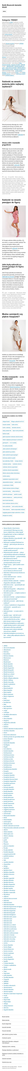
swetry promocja (18, 497)
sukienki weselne (17, 192)
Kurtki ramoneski (9, 803)
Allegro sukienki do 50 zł (17, 421)
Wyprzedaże (7, 1001)
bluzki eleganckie (9, 668)
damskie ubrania (16, 427)
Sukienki (6, 900)
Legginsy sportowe (9, 809)
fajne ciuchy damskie (18, 430)
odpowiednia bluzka (8, 482)
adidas (5, 645)
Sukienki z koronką (9, 939)
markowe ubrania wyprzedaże (10, 470)
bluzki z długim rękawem (11, 678)
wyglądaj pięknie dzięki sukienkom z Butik (13, 512)
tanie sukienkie (6, 506)
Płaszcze (6, 844)
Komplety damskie (9, 775)
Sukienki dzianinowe (10, 908)
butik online (15, 424)
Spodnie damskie (9, 880)
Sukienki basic (8, 902)
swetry (6, 943)
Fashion (6, 726)
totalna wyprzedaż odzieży (18, 509)
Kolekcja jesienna (9, 755)
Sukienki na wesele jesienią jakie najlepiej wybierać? (13, 84)
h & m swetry (13, 443)
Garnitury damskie (9, 730)
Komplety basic (8, 773)
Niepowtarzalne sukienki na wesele (13, 178)
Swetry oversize (8, 951)
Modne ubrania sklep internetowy (11, 473)
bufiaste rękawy (21, 67)
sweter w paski (18, 494)
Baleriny (6, 652)
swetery (8, 73)
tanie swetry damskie (17, 506)
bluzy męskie (7, 692)
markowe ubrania (17, 464)
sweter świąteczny (7, 497)
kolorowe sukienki (16, 186)
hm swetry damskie (7, 446)
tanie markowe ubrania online (10, 503)
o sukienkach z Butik (8, 485)
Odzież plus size (8, 834)
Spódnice (6, 868)
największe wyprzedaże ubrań (10, 479)
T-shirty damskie (9, 963)
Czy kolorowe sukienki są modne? (9, 180)
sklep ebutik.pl (16, 491)
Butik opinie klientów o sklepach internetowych (10, 1042)
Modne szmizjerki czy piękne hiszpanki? (12, 315)
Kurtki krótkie (8, 795)
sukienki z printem (9, 941)
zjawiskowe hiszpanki (11, 408)
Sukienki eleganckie (10, 910)
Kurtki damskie (8, 791)
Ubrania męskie (8, 991)
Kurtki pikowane (8, 797)
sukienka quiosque (7, 494)
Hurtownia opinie (6, 1038)
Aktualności (7, 650)
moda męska (7, 821)
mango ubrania (22, 305)
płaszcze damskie (9, 846)
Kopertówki (7, 785)
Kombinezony (8, 767)
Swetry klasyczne (9, 949)
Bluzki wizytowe (8, 676)
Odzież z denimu (8, 836)
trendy (11, 22)
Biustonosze (7, 658)
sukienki (23, 64)
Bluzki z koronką (9, 682)
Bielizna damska (8, 656)
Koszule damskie (9, 787)
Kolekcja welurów (9, 761)
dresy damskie (8, 718)
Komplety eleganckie (10, 781)
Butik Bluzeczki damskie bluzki (11, 6)
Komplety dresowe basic (11, 779)
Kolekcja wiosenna (9, 763)
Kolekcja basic (8, 753)
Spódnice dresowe (9, 874)
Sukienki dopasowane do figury (13, 906)
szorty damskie (8, 957)
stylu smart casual (20, 73)
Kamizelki (7, 741)
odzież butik (18, 482)
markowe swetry (7, 464)
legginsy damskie (9, 807)
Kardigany (7, 745)
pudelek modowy (9, 856)
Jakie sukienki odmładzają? (17, 184)
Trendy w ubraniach (9, 985)
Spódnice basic (8, 870)
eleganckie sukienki (21, 180)
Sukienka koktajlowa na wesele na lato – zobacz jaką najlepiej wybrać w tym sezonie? (14, 635)
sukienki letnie (10, 66)
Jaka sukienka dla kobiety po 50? (9, 181)
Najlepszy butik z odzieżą (8, 1046)
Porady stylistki (8, 850)
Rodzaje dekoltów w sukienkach (10, 1050)
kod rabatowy (7, 749)
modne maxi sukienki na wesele (18, 189)
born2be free (7, 702)
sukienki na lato (18, 406)
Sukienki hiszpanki (9, 912)
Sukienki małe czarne (10, 916)
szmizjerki (4, 408)
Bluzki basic (7, 662)
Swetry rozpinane (9, 953)
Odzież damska (8, 832)
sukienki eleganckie (15, 190)
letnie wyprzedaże (14, 305)
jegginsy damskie (15, 64)
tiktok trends (7, 969)
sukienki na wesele (8, 276)
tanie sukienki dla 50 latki (16, 308)
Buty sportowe (8, 708)
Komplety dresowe (9, 777)
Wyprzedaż (7, 999)
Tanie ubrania (6, 509)
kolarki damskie (8, 751)
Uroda (5, 995)
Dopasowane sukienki (6, 297)
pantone (6, 838)
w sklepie (21, 43)
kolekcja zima (8, 765)
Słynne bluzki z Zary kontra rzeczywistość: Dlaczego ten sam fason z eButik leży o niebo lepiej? (13, 530)
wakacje (6, 997)
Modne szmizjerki (10, 406)
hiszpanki (12, 360)
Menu (4, 11)
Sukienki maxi (8, 918)
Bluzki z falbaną (8, 680)
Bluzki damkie (5, 1016)
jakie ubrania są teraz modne (9, 1034)
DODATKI (6, 716)
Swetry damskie (8, 945)
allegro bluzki (6, 421)
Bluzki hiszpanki (9, 670)
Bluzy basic (7, 686)
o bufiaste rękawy (9, 75)
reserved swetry (7, 491)
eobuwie (6, 724)
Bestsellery (7, 654)
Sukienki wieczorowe (10, 937)
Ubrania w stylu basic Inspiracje (13, 993)
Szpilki (6, 961)
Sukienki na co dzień (10, 925)
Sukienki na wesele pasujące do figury (11, 201)
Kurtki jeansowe (8, 793)
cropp (5, 710)
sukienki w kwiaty (9, 935)
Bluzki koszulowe (9, 672)
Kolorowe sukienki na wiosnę (16, 303)
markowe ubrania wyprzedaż (10, 467)
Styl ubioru (7, 894)
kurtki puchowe (8, 801)
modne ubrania (8, 34)
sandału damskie (8, 862)
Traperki (6, 979)
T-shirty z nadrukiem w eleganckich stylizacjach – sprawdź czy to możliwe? (14, 607)
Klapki (6, 747)
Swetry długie (7, 947)
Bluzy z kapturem (9, 696)
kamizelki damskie (9, 743)
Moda (5, 817)
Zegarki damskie (8, 1009)
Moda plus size (8, 823)
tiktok (5, 967)
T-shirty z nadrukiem (10, 965)
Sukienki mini (8, 923)
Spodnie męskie (8, 888)
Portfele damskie (8, 852)
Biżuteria (6, 660)
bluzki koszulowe (15, 387)
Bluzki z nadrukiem (9, 684)
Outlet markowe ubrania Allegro (11, 488)
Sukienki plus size (9, 931)
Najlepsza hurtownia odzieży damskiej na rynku (12, 1054)
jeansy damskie (8, 738)
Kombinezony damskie (10, 769)
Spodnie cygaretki (9, 878)
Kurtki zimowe (8, 805)
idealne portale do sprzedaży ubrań (14, 736)
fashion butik (6, 433)
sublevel (6, 896)
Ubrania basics (8, 987)
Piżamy (6, 842)
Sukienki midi (8, 920)
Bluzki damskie (8, 664)
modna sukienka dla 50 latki (8, 306)
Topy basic (7, 973)
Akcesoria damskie (9, 647)
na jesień (12, 43)
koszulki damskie (9, 789)
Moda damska (19, 292)
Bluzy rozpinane (8, 694)
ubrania (8, 43)
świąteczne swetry (7, 515)
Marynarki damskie (9, 815)
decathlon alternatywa (10, 714)
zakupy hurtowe (8, 1005)
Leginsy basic (7, 811)
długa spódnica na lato (7, 69)
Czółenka (6, 712)
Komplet (6, 771)
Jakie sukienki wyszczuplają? (18, 302)
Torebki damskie (8, 977)
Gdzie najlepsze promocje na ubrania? (12, 439)
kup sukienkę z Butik (8, 461)
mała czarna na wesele (11, 67)
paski (5, 840)
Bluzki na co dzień (9, 674)
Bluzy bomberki (8, 688)
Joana (5, 177)
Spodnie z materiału (9, 892)
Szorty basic (7, 955)
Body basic (7, 700)
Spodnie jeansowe (9, 886)
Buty (5, 704)
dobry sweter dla (7, 430)
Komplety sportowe (9, 783)
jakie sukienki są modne (9, 452)
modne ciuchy (18, 70)
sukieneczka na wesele (10, 898)
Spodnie (6, 876)
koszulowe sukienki (15, 187)
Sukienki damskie (9, 904)
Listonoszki (7, 813)
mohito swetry (6, 476)
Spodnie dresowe (9, 882)
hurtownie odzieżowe (10, 734)
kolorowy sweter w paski (9, 458)
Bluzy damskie (8, 690)
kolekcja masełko (9, 757)
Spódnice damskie (9, 872)
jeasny (16, 72)
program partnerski (9, 854)
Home (5, 732)
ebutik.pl (23, 405)
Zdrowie (6, 1007)
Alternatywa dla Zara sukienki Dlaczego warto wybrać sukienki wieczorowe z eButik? (13, 629)
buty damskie (7, 706)
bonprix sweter (6, 424)
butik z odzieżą (6, 427)
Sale (5, 860)
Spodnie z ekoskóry (9, 890)
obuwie (6, 829)
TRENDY (22, 178)
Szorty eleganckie (9, 959)
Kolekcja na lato (8, 759)
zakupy (6, 1003)
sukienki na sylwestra (10, 929)
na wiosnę (4, 190)
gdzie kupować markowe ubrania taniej (13, 436)
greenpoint (5, 443)
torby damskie (8, 975)
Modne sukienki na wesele (11, 825)
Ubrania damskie (8, 989)
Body (5, 698)
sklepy (6, 866)
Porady (6, 848)
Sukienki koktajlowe (10, 914)
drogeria (6, 720)
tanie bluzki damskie (8, 500)
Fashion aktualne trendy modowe (13, 728)
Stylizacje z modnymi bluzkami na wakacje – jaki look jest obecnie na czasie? (14, 544)
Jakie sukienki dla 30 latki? (13, 300)
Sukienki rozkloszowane (11, 933)
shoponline (7, 864)
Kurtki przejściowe (9, 799)
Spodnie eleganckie (9, 884)
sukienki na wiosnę (9, 192)
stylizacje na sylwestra (19, 69)
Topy (5, 971)
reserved (6, 858)
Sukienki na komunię (10, 927)
